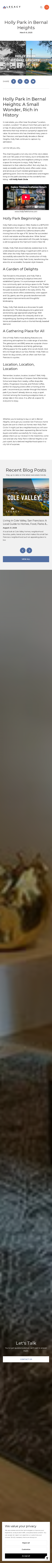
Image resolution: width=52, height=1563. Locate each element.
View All (26, 559)
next (29, 550)
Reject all (26, 1543)
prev (23, 550)
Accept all (26, 1556)
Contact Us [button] (26, 1359)
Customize (26, 1549)
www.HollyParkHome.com (26, 211)
